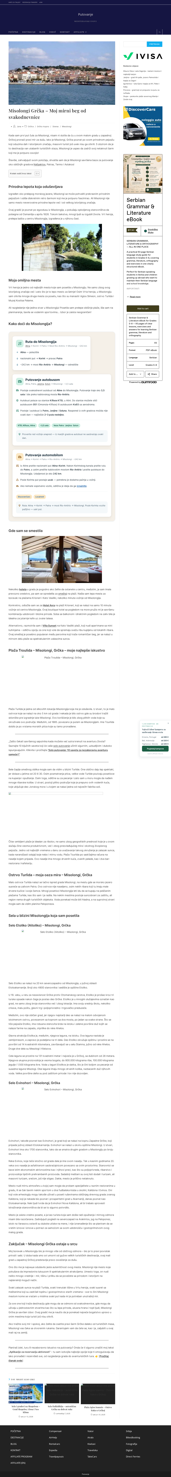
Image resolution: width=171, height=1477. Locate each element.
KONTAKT (15, 1450)
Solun (47, 384)
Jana (19, 126)
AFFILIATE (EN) (18, 1462)
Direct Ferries (133, 1456)
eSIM (40, 2)
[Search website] (160, 32)
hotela (22, 589)
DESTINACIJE (17, 1437)
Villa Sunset (49, 625)
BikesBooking (133, 1437)
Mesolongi (66, 126)
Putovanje (85, 14)
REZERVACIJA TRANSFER (29, 2)
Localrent (39, 497)
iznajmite (82, 486)
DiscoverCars (24, 497)
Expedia (53, 1450)
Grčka (31, 126)
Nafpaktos (39, 164)
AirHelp (53, 1437)
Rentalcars (54, 1443)
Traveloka (93, 1450)
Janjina (40, 384)
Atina (27, 346)
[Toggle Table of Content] (36, 173)
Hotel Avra (49, 605)
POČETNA (16, 1431)
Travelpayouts (56, 1456)
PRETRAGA (154, 44)
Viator (91, 1431)
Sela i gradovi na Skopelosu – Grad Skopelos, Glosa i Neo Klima (26, 1409)
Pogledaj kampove (155, 748)
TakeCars (92, 1456)
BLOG (14, 1443)
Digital (129, 1450)
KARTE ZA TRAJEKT (14, 2)
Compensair (55, 1431)
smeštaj (62, 593)
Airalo (91, 1437)
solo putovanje (61, 745)
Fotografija (131, 1443)
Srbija (129, 1431)
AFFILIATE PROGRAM (21, 1456)
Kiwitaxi (91, 1443)
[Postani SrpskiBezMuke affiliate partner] (56, 815)
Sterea (56, 126)
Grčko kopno (43, 126)
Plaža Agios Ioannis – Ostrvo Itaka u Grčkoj (98, 1409)
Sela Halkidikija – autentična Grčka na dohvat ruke (62, 1408)
